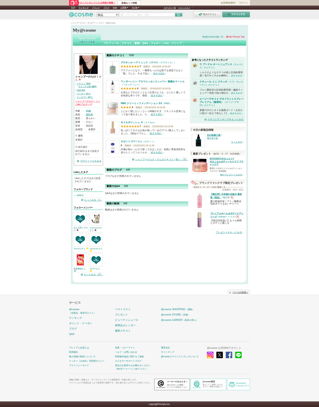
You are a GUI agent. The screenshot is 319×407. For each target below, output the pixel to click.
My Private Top (236, 37)
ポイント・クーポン (80, 323)
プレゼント (121, 314)
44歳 (88, 110)
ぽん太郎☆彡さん (81, 229)
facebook (229, 355)
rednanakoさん (96, 248)
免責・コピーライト (125, 347)
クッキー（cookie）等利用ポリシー (86, 361)
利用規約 (73, 352)
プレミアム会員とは (79, 347)
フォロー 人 (84, 93)
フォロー (156, 43)
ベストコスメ (184, 8)
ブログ (106, 7)
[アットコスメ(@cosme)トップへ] (81, 15)
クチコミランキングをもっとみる (225, 119)
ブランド (96, 7)
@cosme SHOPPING (177, 309)
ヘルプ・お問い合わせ (126, 352)
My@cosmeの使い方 (212, 37)
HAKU (80, 195)
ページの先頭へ (240, 292)
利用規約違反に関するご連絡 (129, 356)
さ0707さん (95, 269)
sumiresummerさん (96, 229)
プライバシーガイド (79, 365)
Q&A (115, 7)
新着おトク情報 (129, 3)
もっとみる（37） (93, 274)
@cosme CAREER (179, 319)
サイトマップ (167, 352)
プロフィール (111, 43)
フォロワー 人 (85, 97)
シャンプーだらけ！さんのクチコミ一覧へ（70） (161, 159)
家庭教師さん (80, 269)
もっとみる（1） (93, 200)
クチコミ (127, 43)
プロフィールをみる (91, 161)
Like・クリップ (173, 43)
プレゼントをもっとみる (229, 232)
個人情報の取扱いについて (82, 356)
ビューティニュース (126, 319)
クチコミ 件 (84, 83)
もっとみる (236, 142)
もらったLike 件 (87, 86)
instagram (210, 355)
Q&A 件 (81, 90)
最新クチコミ (123, 330)
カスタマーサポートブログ (128, 361)
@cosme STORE (175, 314)
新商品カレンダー (125, 325)
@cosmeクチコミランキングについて (180, 356)
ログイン (243, 2)
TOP (73, 7)
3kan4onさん (80, 248)
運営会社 (165, 347)
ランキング (83, 7)
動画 (137, 43)
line (238, 355)
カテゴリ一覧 (170, 8)
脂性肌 (89, 114)
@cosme (82, 311)
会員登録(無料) (228, 2)
